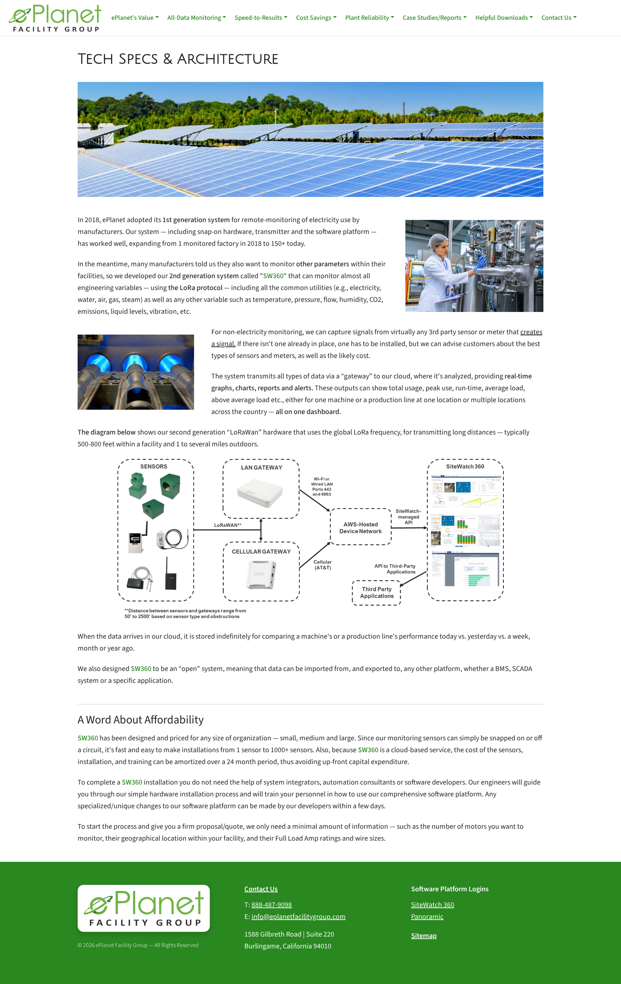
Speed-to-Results (258, 17)
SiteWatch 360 (432, 905)
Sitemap (424, 936)
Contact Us (556, 17)
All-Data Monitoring (194, 17)
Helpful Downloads (501, 17)
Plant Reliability (367, 17)
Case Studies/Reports (432, 17)
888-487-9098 (272, 905)
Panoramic (427, 917)
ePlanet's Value (132, 17)
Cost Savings (313, 17)
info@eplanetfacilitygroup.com (299, 917)
